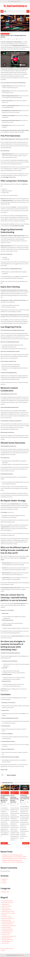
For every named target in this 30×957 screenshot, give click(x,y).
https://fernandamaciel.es (7, 923)
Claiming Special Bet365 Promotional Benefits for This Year (5, 799)
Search (9, 844)
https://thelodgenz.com (7, 941)
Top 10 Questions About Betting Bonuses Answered (14, 799)
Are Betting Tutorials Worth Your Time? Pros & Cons (24, 798)
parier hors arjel (5, 943)
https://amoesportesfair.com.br (8, 922)
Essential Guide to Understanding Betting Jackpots (12, 855)
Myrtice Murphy (12, 39)
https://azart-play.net (6, 927)
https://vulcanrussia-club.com (8, 911)
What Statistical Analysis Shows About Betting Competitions (14, 856)
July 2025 (4, 881)
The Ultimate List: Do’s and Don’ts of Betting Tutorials (13, 862)
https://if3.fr (4, 915)
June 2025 (4, 882)
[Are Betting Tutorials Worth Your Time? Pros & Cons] (24, 787)
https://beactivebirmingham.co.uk (9, 936)
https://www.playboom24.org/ (7, 948)
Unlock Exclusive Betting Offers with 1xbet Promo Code (5, 843)
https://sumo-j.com (6, 934)
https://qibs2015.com (6, 938)
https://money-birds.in (6, 906)
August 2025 (4, 879)
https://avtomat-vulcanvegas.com (9, 925)
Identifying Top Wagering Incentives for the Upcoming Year (14, 858)
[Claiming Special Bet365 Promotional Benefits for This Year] (5, 787)
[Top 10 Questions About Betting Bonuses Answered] (15, 787)
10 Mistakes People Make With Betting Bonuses (12, 860)
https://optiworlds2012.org (7, 939)
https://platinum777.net (7, 909)
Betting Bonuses (5, 33)
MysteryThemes (20, 955)
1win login (3, 950)
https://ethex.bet (5, 904)
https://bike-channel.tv (7, 916)
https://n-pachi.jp (5, 908)
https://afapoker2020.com (7, 931)
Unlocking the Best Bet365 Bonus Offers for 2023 (26, 843)
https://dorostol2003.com (7, 929)
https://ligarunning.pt (6, 920)
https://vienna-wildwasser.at (8, 918)
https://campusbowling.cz (7, 900)
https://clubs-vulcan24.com (7, 902)
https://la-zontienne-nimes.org (8, 913)
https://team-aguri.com (6, 932)
